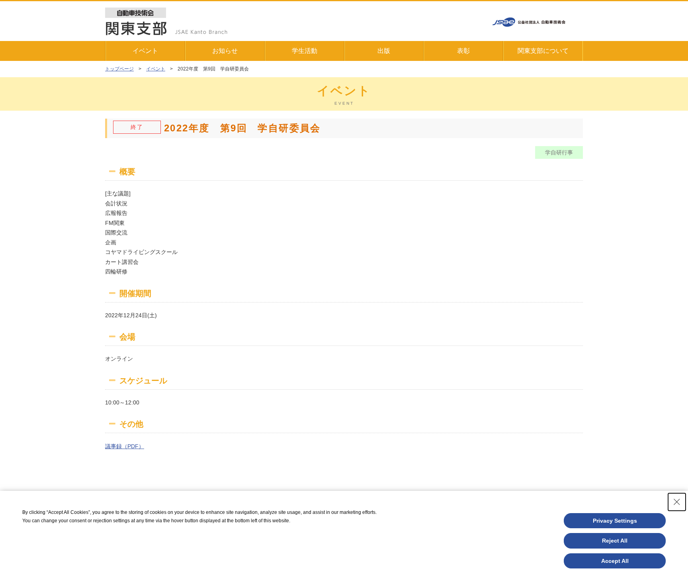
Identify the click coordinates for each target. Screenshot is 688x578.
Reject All (614, 540)
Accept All (615, 561)
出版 (383, 50)
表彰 (463, 50)
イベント (145, 50)
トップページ (119, 69)
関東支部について (543, 50)
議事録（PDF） (124, 446)
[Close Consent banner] (677, 502)
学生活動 (304, 50)
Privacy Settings (615, 520)
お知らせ (225, 50)
